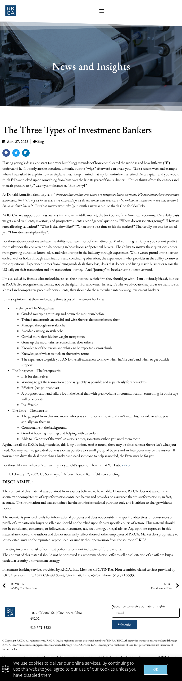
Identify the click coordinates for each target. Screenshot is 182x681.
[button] (101, 11)
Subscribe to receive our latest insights (138, 606)
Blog (40, 141)
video (126, 465)
